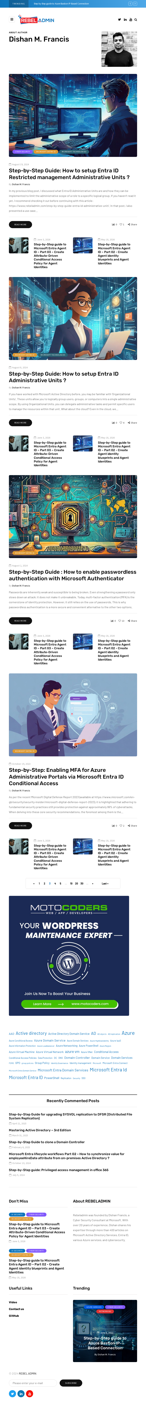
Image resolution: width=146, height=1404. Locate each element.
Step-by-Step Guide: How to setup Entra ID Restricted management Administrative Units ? (69, 174)
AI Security (17, 1214)
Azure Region (105, 1046)
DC (55, 1057)
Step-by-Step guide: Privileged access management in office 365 (58, 1170)
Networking (105, 1311)
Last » (105, 883)
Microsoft (97, 1063)
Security (76, 1078)
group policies (27, 1063)
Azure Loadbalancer (45, 1046)
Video (13, 1302)
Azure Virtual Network (50, 1051)
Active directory (31, 1033)
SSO (83, 1078)
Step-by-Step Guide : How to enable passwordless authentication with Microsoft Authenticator (72, 575)
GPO (17, 1062)
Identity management (80, 1063)
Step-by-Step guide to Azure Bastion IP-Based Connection (61, 3)
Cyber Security (22, 151)
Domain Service (100, 1057)
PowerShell (51, 1078)
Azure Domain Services (77, 1040)
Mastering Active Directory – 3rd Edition (40, 1130)
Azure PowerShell (88, 1045)
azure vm (72, 1051)
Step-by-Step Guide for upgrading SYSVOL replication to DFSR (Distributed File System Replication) (70, 1116)
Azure (128, 1033)
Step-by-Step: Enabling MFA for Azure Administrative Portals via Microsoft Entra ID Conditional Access (66, 777)
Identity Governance (59, 1063)
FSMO (11, 1063)
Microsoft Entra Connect (115, 1063)
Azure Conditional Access (21, 1040)
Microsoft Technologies (74, 151)
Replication (66, 1078)
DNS (60, 1057)
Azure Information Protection (22, 1046)
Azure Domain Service (50, 1040)
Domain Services (121, 1057)
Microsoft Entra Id (108, 1069)
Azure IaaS (115, 1040)
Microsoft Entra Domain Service (22, 1070)
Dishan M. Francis (39, 39)
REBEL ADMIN (27, 1373)
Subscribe (71, 1383)
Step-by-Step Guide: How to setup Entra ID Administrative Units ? (64, 377)
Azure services (94, 1307)
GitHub (14, 1315)
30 (81, 883)
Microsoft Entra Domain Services (63, 1070)
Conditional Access (106, 1051)
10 (71, 883)
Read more (20, 224)
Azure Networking (66, 1045)
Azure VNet (87, 1051)
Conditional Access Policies (22, 1057)
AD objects (101, 1034)
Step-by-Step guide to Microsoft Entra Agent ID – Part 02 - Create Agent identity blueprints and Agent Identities (114, 254)
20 (76, 883)
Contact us (16, 1309)
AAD (11, 1033)
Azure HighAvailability (99, 1041)
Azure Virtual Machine (22, 1051)
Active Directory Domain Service (69, 1033)
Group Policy (42, 1062)
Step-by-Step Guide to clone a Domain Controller (47, 1142)
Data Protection (45, 1058)
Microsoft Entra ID (46, 151)
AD (93, 1033)
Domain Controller (77, 1057)
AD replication (114, 1034)
